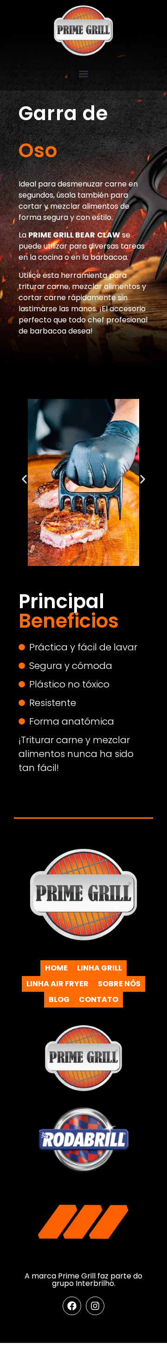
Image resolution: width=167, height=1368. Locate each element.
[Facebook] (72, 1306)
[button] (83, 73)
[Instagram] (95, 1306)
